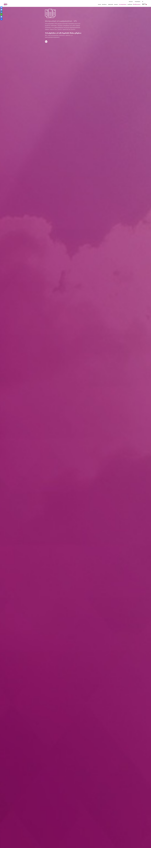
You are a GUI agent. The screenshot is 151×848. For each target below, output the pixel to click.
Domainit (116, 4)
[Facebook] (1, 7)
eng (146, 4)
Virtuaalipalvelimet (122, 4)
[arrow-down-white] (46, 41)
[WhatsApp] (1, 14)
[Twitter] (1, 10)
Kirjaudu (144, 1)
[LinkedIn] (1, 12)
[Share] (1, 19)
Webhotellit (110, 4)
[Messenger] (1, 17)
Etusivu (99, 4)
